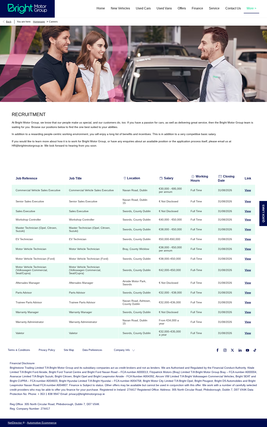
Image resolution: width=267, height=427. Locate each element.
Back (8, 21)
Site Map (69, 350)
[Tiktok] (255, 350)
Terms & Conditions (19, 350)
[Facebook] (217, 350)
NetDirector (15, 422)
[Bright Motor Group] (27, 9)
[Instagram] (225, 350)
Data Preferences (92, 350)
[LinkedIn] (240, 350)
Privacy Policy (47, 350)
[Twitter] (232, 350)
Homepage (39, 21)
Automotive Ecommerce (41, 422)
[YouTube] (247, 350)
